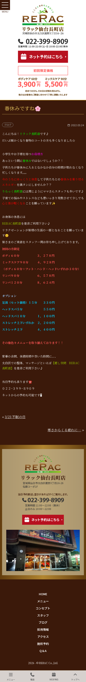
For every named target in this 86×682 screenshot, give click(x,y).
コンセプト (43, 608)
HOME (43, 594)
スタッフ (43, 615)
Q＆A (43, 651)
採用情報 (43, 629)
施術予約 (43, 644)
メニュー (43, 601)
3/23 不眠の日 (15, 416)
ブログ (43, 622)
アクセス (43, 636)
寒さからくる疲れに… (64, 430)
